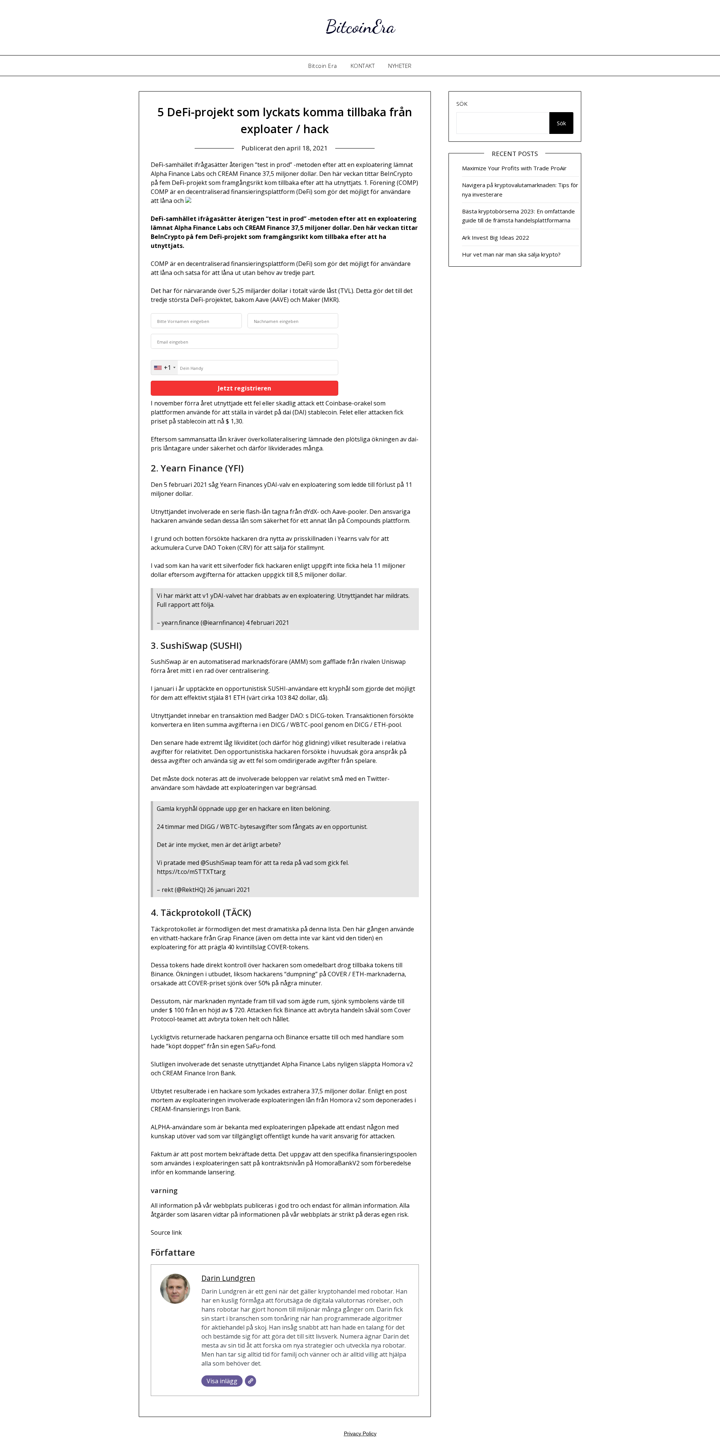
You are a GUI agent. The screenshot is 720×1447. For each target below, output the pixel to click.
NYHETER (400, 65)
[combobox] (164, 367)
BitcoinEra (360, 26)
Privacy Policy (360, 1433)
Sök (462, 103)
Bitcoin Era (322, 65)
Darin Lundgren (228, 1278)
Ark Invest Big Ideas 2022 (495, 237)
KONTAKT (363, 65)
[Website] (250, 1381)
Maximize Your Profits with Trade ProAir (514, 168)
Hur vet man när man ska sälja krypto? (511, 254)
